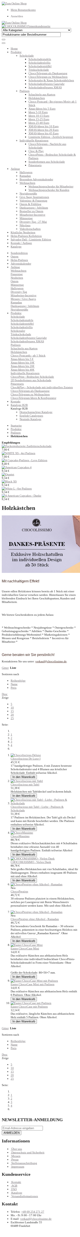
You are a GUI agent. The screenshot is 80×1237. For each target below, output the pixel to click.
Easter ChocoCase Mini (25, 948)
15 (12, 711)
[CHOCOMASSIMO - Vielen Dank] (33, 858)
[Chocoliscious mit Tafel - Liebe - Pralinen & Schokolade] (44, 803)
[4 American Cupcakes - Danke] (21, 495)
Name (14, 684)
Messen (15, 1156)
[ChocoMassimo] (22, 832)
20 (12, 714)
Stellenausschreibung (24, 1163)
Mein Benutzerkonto (23, 9)
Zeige (5, 697)
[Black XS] (9, 481)
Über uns (16, 1149)
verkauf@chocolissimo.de (36, 1218)
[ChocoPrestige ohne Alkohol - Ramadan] (36, 884)
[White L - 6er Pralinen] (17, 488)
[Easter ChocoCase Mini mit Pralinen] (34, 980)
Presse (15, 1159)
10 (12, 707)
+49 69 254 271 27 (32, 1211)
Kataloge (16, 246)
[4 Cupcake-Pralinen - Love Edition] (24, 460)
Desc (5, 694)
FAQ (14, 1189)
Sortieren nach (10, 674)
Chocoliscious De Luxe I (25, 758)
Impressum (17, 1166)
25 (12, 718)
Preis (13, 687)
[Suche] (3, 39)
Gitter (5, 667)
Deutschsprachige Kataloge (36, 412)
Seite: (5, 724)
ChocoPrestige (19, 891)
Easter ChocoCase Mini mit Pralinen (32, 984)
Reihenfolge (18, 680)
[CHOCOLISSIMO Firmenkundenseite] (26, 26)
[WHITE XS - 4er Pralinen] (18, 453)
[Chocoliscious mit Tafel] (27, 781)
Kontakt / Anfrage (21, 243)
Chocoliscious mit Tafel (25, 784)
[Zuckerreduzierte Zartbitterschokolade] (27, 446)
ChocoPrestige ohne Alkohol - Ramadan (35, 919)
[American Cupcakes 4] (17, 467)
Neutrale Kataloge (30, 419)
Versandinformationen (24, 1196)
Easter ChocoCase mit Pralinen (29, 1006)
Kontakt (16, 1182)
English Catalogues (31, 415)
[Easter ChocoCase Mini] (27, 945)
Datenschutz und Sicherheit (27, 1152)
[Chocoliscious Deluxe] (26, 755)
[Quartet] (8, 474)
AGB (14, 1185)
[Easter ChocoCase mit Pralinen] (31, 1003)
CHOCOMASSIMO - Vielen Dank (31, 862)
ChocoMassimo (20, 836)
